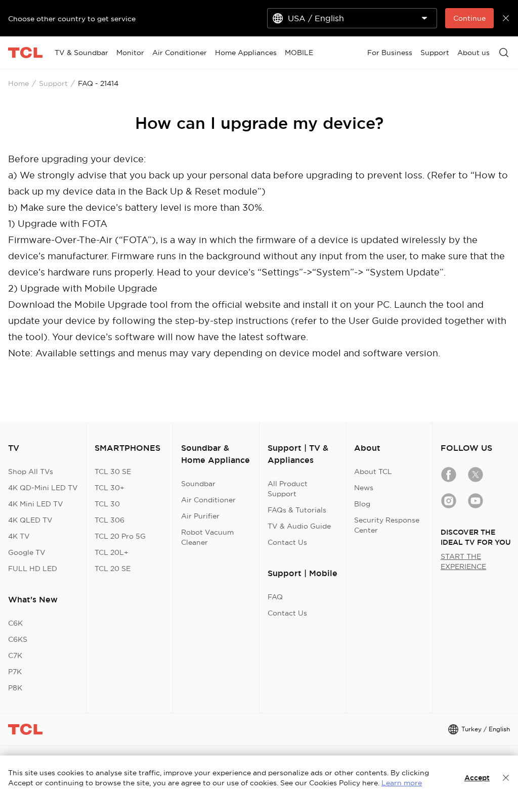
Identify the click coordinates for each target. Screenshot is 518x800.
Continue (469, 18)
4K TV (19, 536)
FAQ (275, 596)
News (363, 487)
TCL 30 (107, 503)
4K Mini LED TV (35, 503)
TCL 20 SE (113, 568)
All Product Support (288, 488)
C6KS (17, 639)
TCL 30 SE (113, 471)
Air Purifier (200, 516)
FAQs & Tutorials (297, 509)
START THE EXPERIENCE (463, 561)
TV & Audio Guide (299, 526)
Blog (362, 503)
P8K (15, 687)
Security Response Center (386, 525)
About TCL (373, 471)
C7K (15, 655)
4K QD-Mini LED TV (43, 487)
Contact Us (287, 542)
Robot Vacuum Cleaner (207, 537)
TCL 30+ (109, 487)
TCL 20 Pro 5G (120, 536)
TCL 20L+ (111, 552)
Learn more (401, 782)
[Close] (506, 778)
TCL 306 (109, 520)
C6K (15, 623)
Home (18, 83)
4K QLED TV (30, 520)
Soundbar (198, 483)
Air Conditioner (208, 499)
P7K (15, 671)
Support (53, 83)
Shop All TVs (30, 471)
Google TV (27, 552)
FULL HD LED (32, 568)
